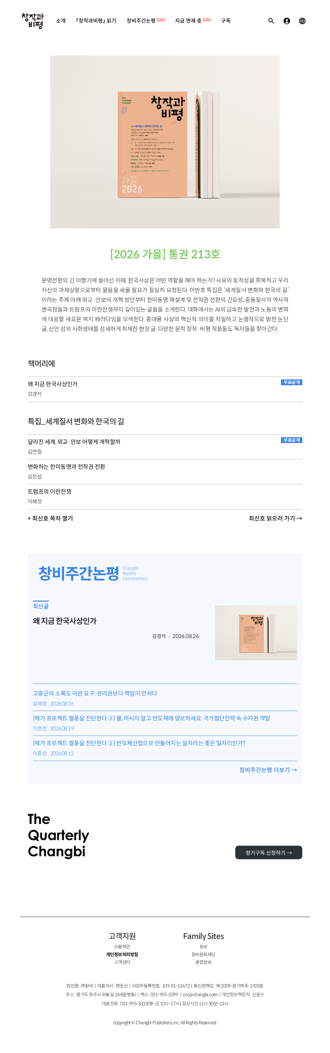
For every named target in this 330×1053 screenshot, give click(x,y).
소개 (61, 20)
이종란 (40, 753)
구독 (226, 20)
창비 (203, 947)
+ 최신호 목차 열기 (50, 518)
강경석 (35, 394)
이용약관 (122, 947)
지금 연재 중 (192, 20)
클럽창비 (203, 962)
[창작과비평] (33, 21)
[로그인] (287, 21)
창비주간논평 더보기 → (268, 770)
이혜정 (35, 501)
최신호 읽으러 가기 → (275, 518)
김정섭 (35, 476)
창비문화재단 (203, 954)
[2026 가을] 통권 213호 (165, 255)
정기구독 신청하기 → (269, 853)
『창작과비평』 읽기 (96, 20)
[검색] (271, 21)
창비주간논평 (145, 20)
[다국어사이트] (302, 21)
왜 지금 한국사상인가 (64, 621)
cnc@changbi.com (200, 994)
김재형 (40, 703)
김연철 (35, 452)
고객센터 (122, 962)
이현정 (40, 728)
